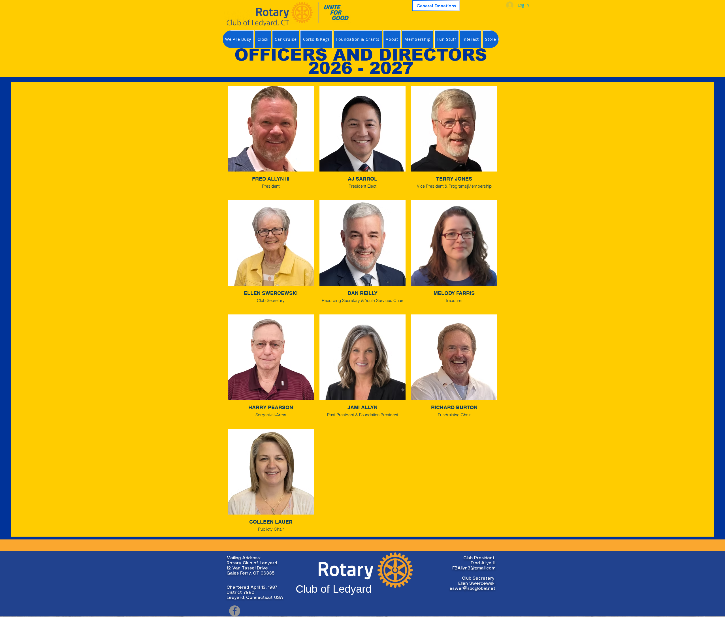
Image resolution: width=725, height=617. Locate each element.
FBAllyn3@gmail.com (473, 568)
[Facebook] (234, 610)
